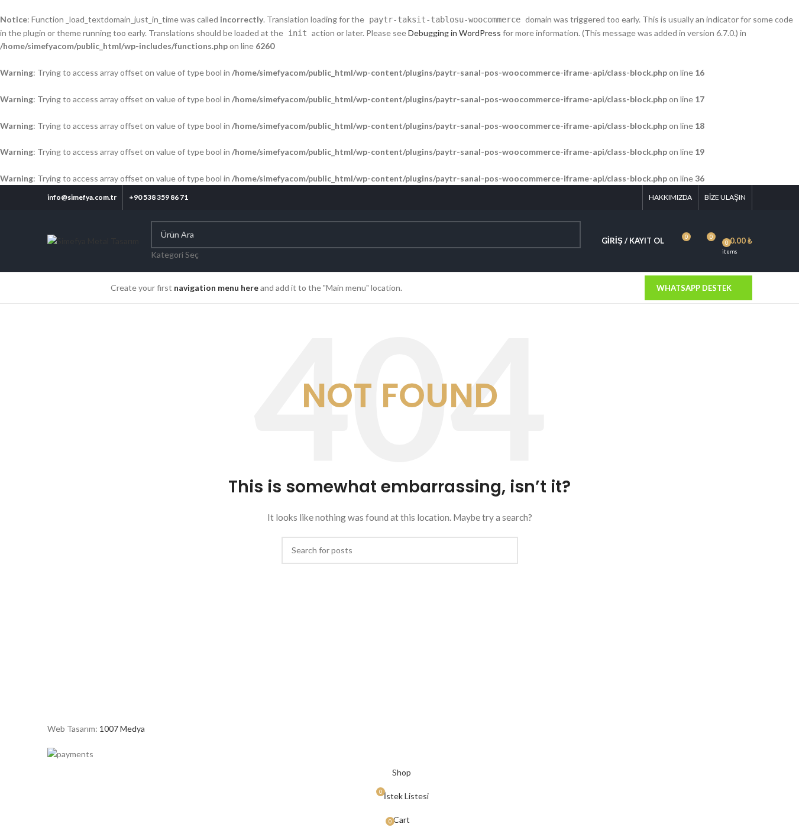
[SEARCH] (567, 241)
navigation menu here (216, 288)
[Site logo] (93, 240)
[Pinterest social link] (628, 197)
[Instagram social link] (598, 197)
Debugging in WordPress (454, 33)
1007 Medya (122, 729)
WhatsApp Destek (694, 288)
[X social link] (583, 197)
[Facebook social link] (568, 197)
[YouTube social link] (613, 197)
